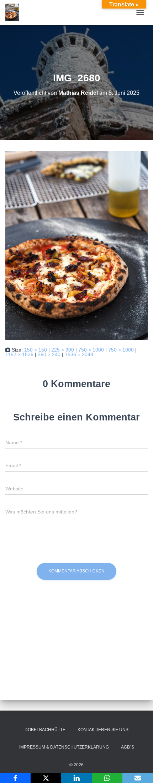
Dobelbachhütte (45, 729)
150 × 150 (35, 350)
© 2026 (76, 764)
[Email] (137, 778)
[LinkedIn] (76, 778)
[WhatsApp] (107, 778)
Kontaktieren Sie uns (103, 729)
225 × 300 (62, 350)
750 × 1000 (91, 350)
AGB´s (127, 747)
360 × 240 (49, 354)
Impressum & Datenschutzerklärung (64, 747)
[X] (46, 778)
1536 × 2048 (79, 354)
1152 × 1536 (19, 354)
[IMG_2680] (76, 245)
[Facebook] (15, 778)
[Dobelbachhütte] (14, 12)
